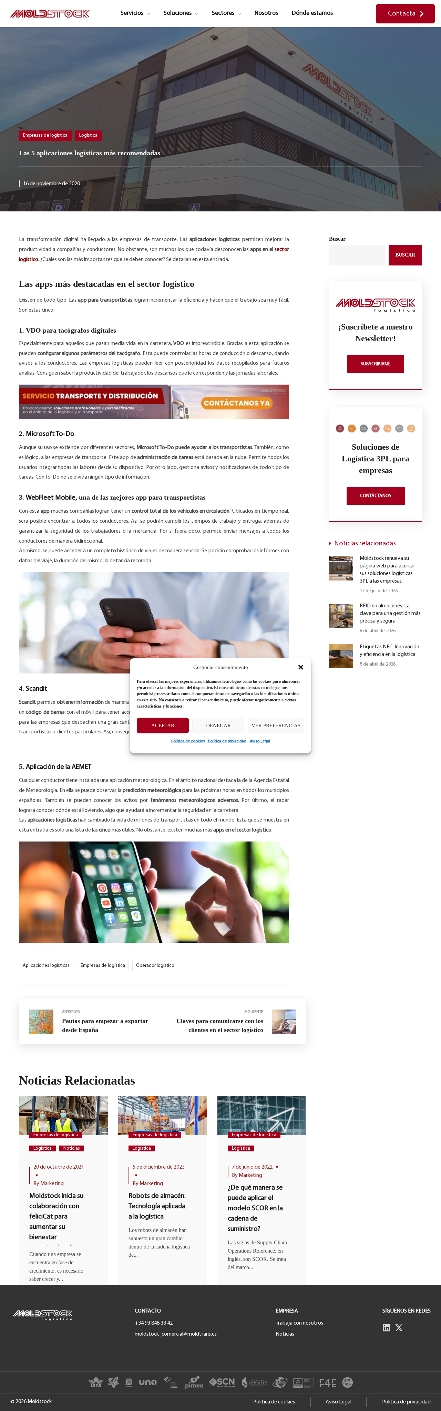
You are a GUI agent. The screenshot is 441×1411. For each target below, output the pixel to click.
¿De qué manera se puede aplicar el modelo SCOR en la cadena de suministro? (255, 1208)
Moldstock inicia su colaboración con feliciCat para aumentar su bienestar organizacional (56, 1222)
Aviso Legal (260, 741)
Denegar (218, 725)
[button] (300, 667)
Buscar (337, 239)
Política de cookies (188, 741)
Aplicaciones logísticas (46, 965)
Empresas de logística (45, 135)
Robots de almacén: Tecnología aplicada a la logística (157, 1206)
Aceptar (162, 725)
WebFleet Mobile (50, 497)
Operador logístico (155, 965)
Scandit (36, 689)
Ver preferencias (276, 725)
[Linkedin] (386, 1328)
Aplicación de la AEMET (58, 767)
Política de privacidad (227, 741)
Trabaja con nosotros (299, 1323)
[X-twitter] (399, 1328)
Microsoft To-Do (50, 434)
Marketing (52, 1184)
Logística (88, 135)
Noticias (71, 1148)
